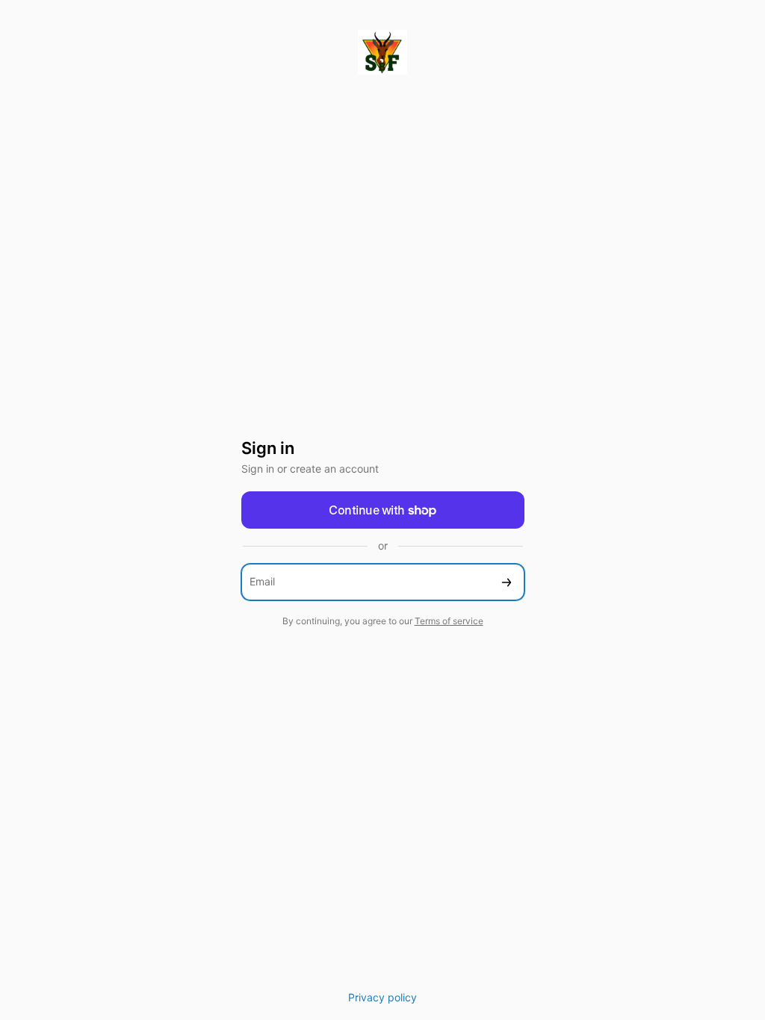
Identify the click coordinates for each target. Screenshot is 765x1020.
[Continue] (506, 582)
